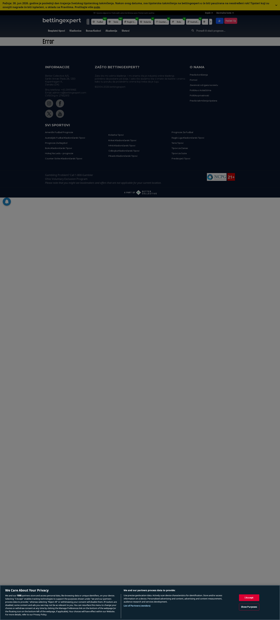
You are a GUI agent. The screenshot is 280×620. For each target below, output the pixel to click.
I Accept (249, 597)
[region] (140, 602)
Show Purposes (249, 606)
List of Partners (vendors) (137, 605)
